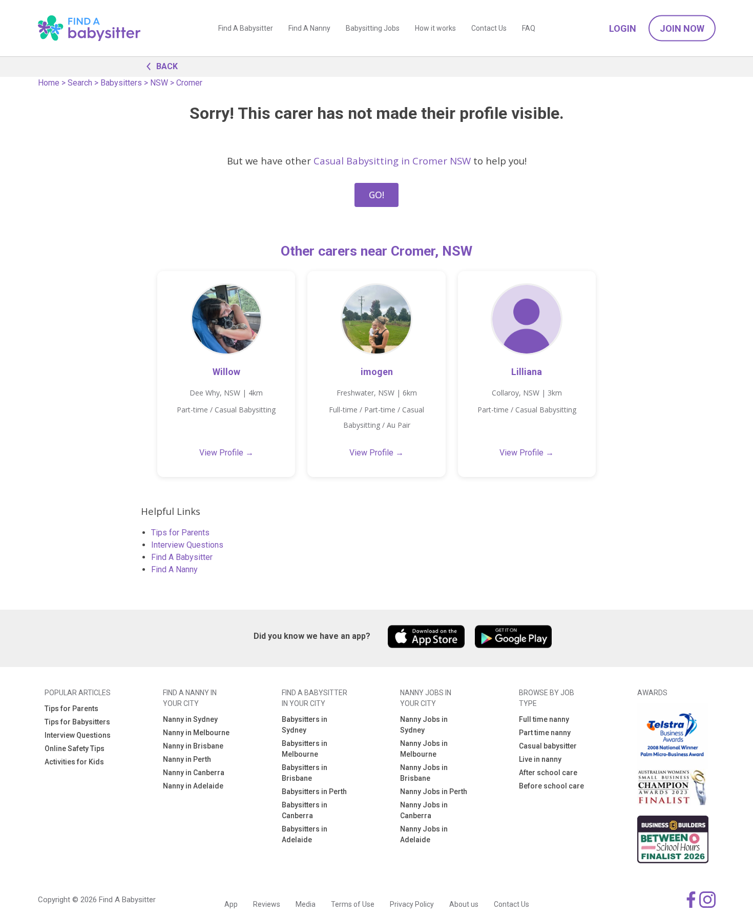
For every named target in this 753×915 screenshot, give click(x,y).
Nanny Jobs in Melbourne (424, 748)
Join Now (682, 28)
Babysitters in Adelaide (304, 834)
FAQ (528, 28)
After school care (548, 772)
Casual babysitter (548, 746)
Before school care (551, 786)
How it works (435, 28)
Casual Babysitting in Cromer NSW (392, 160)
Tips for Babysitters (77, 722)
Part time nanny (545, 733)
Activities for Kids (74, 762)
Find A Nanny (309, 28)
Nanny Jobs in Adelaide (424, 834)
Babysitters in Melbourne (304, 748)
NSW (159, 83)
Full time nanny (544, 719)
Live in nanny (540, 759)
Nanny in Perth (187, 759)
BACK (167, 66)
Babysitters (121, 83)
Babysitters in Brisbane (304, 772)
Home (48, 83)
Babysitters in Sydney (304, 724)
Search (80, 83)
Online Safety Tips (74, 748)
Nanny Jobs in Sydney (424, 724)
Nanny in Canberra (193, 772)
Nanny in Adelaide (193, 786)
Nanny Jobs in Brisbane (424, 772)
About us (463, 904)
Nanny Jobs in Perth (433, 791)
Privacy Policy (412, 904)
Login (622, 28)
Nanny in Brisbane (193, 746)
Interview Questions (187, 545)
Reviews (266, 904)
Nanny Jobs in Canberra (424, 810)
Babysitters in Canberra (304, 810)
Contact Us (489, 28)
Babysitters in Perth (314, 791)
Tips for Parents (180, 532)
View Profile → (226, 453)
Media (306, 904)
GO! (376, 195)
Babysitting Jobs (373, 28)
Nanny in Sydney (190, 719)
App (231, 904)
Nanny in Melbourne (196, 733)
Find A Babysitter (245, 28)
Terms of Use (352, 904)
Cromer (189, 83)
